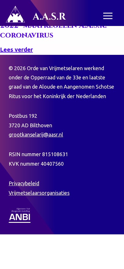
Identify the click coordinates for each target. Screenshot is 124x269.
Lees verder (16, 49)
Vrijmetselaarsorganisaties (39, 193)
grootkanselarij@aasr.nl (36, 134)
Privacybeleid (24, 183)
